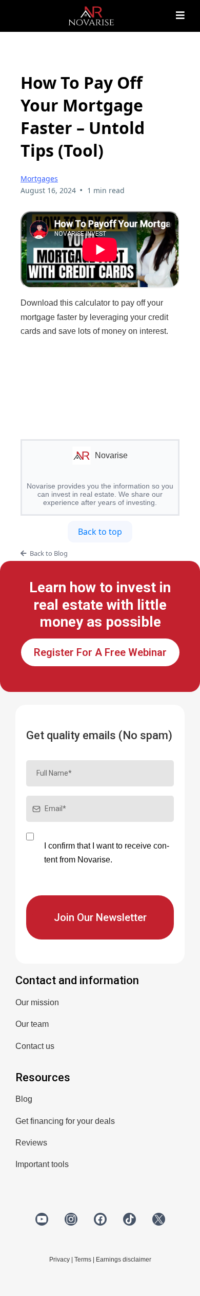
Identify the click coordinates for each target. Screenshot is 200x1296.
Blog (23, 1099)
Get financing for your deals (65, 1121)
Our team (32, 1024)
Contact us (34, 1046)
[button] (180, 16)
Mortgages (39, 178)
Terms (82, 1259)
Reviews (31, 1142)
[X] (158, 1219)
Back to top (100, 531)
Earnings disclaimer (123, 1259)
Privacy (59, 1259)
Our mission (37, 1002)
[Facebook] (100, 1219)
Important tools (42, 1164)
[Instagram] (71, 1219)
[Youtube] (41, 1219)
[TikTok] (129, 1219)
